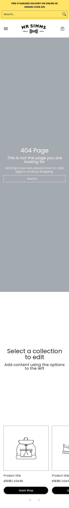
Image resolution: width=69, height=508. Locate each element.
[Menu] (6, 29)
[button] (62, 29)
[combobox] (31, 14)
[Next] (39, 500)
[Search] (64, 14)
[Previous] (30, 500)
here (19, 172)
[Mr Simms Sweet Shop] (34, 28)
